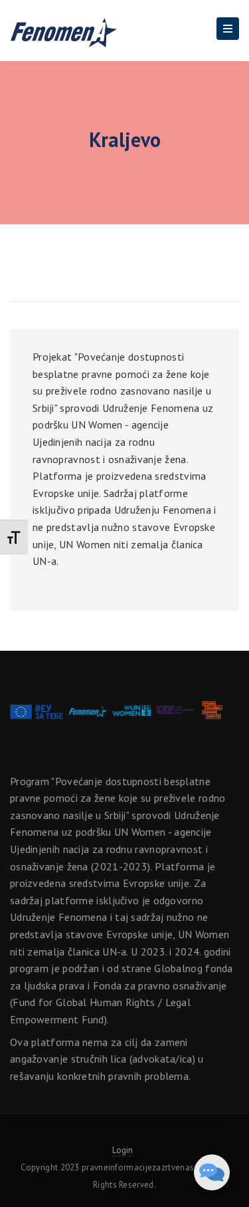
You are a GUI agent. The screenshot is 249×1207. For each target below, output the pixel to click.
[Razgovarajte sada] (212, 1172)
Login (122, 1150)
